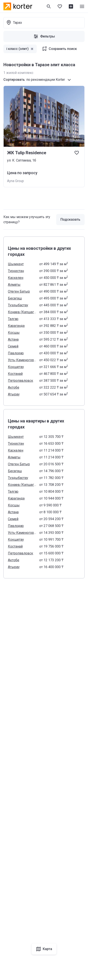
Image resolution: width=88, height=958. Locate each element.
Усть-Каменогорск (22, 360)
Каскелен (15, 278)
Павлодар (16, 353)
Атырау (14, 394)
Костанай (15, 374)
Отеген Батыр (19, 291)
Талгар (13, 319)
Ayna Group (15, 181)
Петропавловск (20, 381)
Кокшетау (16, 367)
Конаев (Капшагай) (22, 312)
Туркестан (16, 271)
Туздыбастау (18, 305)
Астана (13, 339)
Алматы (14, 285)
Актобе (13, 387)
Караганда (16, 326)
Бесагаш (15, 298)
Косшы (14, 333)
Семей (13, 346)
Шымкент (16, 264)
